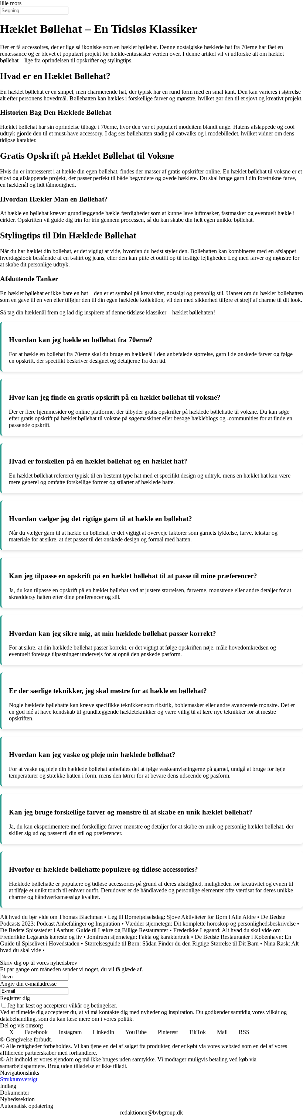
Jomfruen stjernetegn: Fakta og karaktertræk (138, 937)
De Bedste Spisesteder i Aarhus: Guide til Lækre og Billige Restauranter (84, 930)
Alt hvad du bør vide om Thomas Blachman (51, 917)
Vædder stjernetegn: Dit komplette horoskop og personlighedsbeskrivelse (210, 923)
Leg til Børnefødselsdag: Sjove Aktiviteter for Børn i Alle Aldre (182, 917)
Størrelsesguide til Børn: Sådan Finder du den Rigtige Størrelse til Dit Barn (172, 943)
